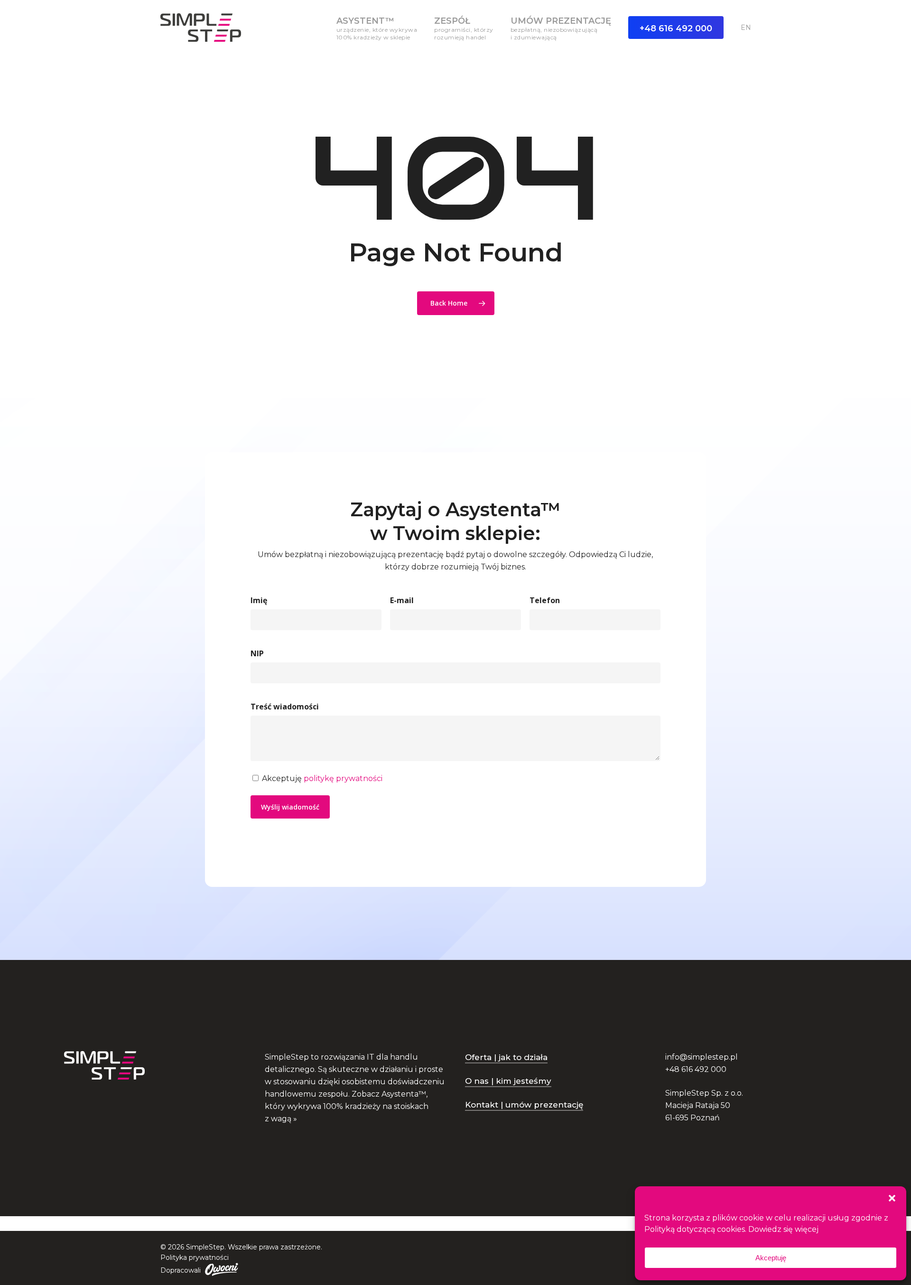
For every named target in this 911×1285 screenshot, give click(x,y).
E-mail (402, 600)
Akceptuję (770, 1258)
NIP (257, 653)
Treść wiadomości (285, 706)
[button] (892, 1198)
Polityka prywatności (194, 1257)
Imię (259, 600)
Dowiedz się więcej (783, 1229)
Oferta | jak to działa (506, 1057)
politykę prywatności (343, 778)
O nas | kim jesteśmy (508, 1081)
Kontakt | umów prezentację (524, 1104)
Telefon (545, 600)
